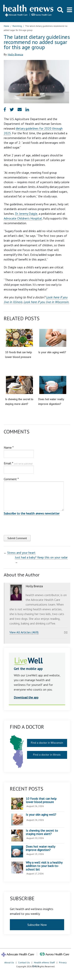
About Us (9, 962)
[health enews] (28, 11)
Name (9, 447)
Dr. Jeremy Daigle (26, 214)
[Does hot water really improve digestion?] (52, 385)
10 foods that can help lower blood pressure (41, 800)
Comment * (11, 479)
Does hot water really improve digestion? (40, 848)
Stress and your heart (21, 553)
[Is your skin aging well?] (52, 338)
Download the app (26, 697)
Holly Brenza (15, 54)
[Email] (65, 631)
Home (6, 26)
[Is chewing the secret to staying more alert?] (19, 385)
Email (18, 463)
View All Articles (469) (23, 632)
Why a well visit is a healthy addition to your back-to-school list (44, 866)
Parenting (17, 26)
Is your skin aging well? (52, 352)
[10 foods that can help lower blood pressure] (19, 338)
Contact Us (24, 962)
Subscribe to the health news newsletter (32, 513)
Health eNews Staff (44, 962)
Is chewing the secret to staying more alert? (42, 832)
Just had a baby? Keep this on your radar (41, 557)
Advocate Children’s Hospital (23, 218)
